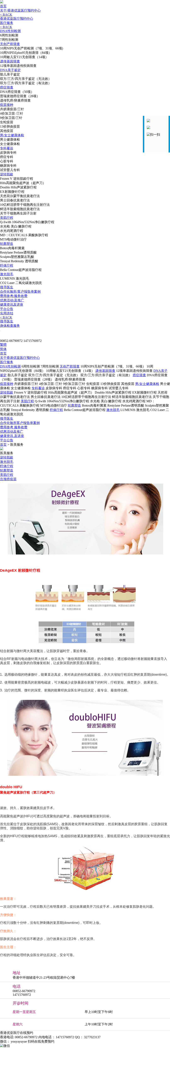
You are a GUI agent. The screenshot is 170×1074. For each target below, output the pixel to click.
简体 (3, 349)
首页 (3, 6)
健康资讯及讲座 (11, 304)
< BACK (6, 14)
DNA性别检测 (10, 31)
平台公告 (6, 309)
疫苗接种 (6, 105)
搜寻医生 (6, 287)
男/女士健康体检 (12, 135)
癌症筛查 (6, 87)
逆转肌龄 (6, 174)
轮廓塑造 (6, 243)
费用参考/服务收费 (13, 296)
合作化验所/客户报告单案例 (20, 291)
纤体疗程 (6, 265)
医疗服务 (6, 23)
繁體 (3, 344)
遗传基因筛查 (10, 61)
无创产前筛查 (10, 44)
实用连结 (6, 313)
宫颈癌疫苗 (8, 479)
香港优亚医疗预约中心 (16, 18)
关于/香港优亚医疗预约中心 (20, 10)
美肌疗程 (6, 217)
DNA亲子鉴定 (10, 70)
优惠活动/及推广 (12, 300)
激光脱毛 (6, 274)
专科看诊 (6, 148)
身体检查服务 (10, 325)
